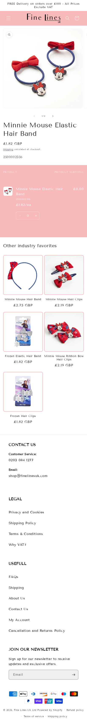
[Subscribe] (73, 675)
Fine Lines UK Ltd (25, 709)
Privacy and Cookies (26, 512)
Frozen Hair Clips (23, 416)
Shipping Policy (22, 523)
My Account (19, 620)
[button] (8, 18)
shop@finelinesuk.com (28, 476)
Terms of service (34, 716)
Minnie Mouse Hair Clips (64, 299)
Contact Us (18, 609)
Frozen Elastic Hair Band (23, 356)
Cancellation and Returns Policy (37, 631)
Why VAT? (17, 545)
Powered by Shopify (50, 709)
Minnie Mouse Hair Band (23, 299)
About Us (17, 598)
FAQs (13, 577)
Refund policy (75, 710)
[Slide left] (34, 116)
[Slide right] (52, 116)
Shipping (8, 149)
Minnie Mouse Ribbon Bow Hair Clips (64, 357)
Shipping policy (57, 716)
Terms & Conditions (26, 534)
